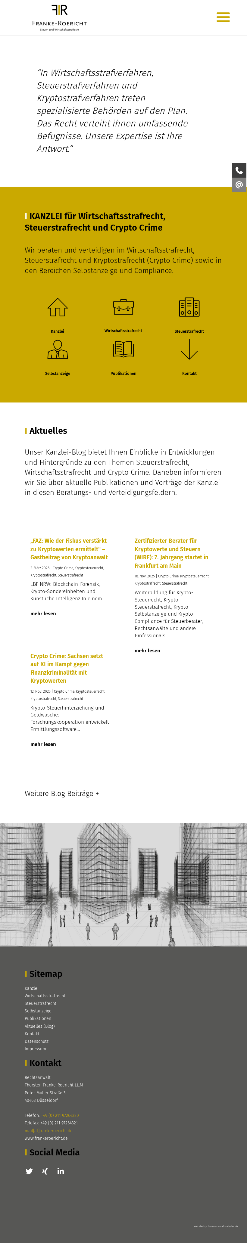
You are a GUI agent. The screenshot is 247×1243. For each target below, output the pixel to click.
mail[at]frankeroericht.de (49, 1130)
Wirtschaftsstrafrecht (45, 996)
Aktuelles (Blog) (40, 1026)
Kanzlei (32, 988)
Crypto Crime (63, 568)
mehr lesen (43, 614)
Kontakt (32, 1033)
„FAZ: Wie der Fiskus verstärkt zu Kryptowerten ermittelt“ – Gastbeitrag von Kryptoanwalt (69, 549)
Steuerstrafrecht (70, 575)
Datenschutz (36, 1041)
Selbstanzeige (38, 1011)
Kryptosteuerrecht (89, 568)
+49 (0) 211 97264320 (60, 1115)
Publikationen (38, 1018)
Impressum (35, 1049)
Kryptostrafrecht (43, 575)
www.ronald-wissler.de (224, 1226)
